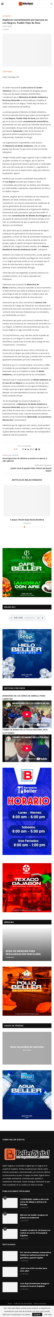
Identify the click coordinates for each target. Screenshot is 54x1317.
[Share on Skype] (39, 449)
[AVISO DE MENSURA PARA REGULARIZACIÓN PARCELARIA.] (27, 944)
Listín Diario (7, 71)
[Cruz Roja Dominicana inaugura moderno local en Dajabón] (10, 1287)
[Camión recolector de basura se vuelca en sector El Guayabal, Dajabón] (10, 1234)
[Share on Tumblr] (30, 449)
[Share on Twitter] (25, 449)
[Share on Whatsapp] (33, 449)
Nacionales (7, 16)
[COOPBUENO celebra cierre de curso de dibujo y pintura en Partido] (10, 1203)
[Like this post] (18, 449)
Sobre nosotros (40, 1303)
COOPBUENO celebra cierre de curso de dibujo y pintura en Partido (34, 1202)
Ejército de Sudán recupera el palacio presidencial (34, 1216)
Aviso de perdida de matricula (27, 1046)
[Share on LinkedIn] (28, 449)
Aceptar (37, 1314)
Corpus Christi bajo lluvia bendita (27, 519)
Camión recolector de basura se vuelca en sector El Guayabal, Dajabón (35, 1233)
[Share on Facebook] (22, 449)
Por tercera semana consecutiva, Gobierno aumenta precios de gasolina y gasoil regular (35, 1255)
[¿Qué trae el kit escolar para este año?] (10, 1272)
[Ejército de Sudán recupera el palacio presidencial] (10, 1219)
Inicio (10, 1303)
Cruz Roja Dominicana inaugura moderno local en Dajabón (34, 1284)
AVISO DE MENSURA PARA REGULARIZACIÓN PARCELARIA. (23, 953)
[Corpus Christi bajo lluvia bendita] (27, 500)
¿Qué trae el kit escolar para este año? (33, 1269)
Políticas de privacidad (23, 1303)
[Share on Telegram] (36, 449)
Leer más (48, 1314)
